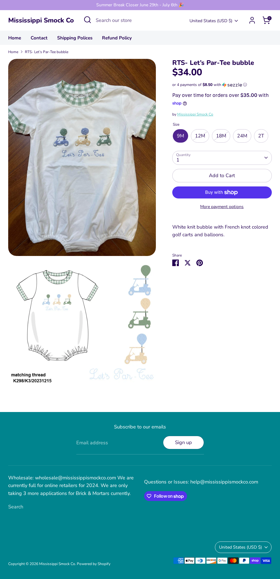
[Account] (252, 20)
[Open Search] (87, 19)
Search (15, 506)
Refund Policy (117, 38)
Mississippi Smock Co (41, 20)
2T (261, 135)
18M (221, 135)
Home (14, 38)
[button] (222, 84)
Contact (39, 38)
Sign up (183, 442)
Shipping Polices (74, 38)
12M (200, 135)
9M (180, 135)
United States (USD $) (210, 21)
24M (242, 135)
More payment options (222, 207)
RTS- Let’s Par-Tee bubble (46, 51)
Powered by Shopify (93, 563)
